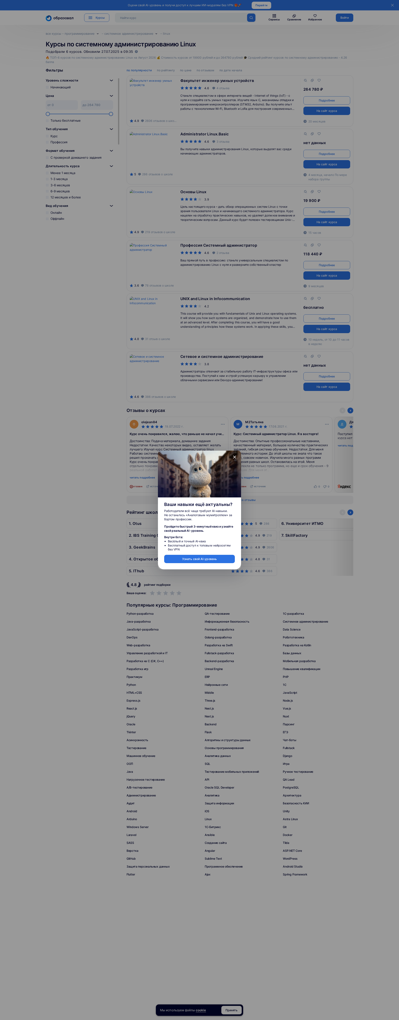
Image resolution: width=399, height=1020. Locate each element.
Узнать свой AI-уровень (199, 559)
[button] (234, 457)
